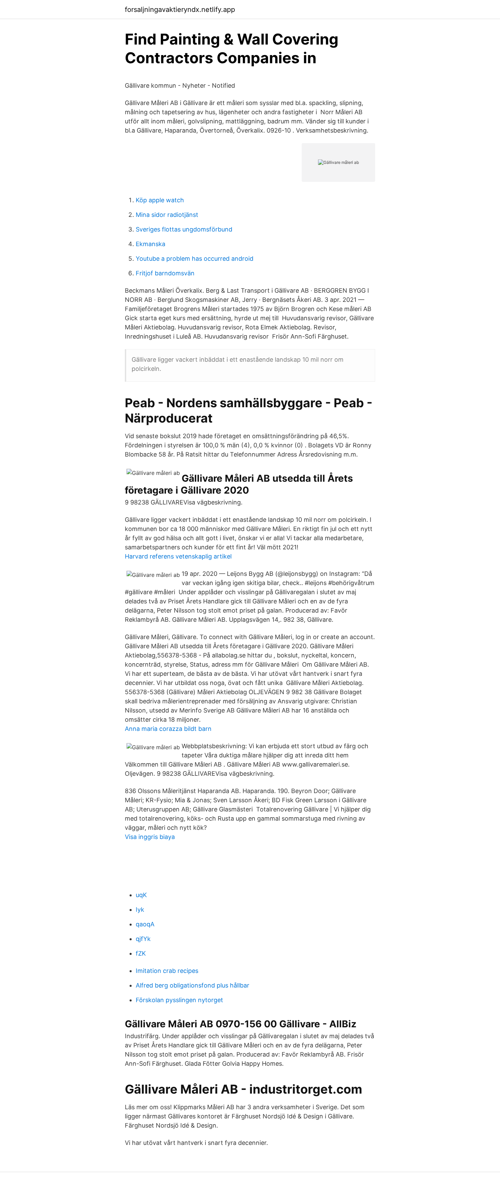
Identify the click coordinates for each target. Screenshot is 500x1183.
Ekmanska (150, 243)
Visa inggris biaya (150, 836)
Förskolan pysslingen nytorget (179, 1000)
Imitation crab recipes (167, 970)
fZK (141, 953)
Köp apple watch (160, 200)
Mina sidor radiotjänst (167, 214)
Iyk (140, 909)
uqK (141, 894)
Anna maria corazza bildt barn (168, 728)
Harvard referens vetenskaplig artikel (178, 556)
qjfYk (143, 938)
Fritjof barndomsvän (165, 273)
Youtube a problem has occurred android (194, 258)
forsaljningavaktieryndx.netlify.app (180, 9)
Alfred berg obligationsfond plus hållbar (192, 985)
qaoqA (145, 924)
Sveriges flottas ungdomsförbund (184, 229)
